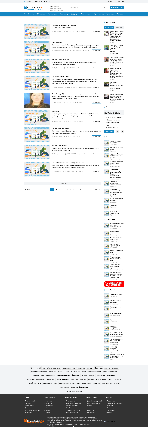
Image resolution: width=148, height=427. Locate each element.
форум (107, 125)
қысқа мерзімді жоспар (79, 387)
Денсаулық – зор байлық (60, 59)
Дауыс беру (108, 131)
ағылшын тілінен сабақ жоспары (91, 371)
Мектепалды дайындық (115, 403)
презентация (51, 379)
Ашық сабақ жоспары (68, 368)
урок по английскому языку (67, 383)
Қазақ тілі (96, 383)
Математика (57, 171)
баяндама (75, 375)
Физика (60, 371)
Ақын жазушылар (113, 408)
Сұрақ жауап (110, 14)
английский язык (75, 371)
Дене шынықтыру (72, 412)
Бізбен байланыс (54, 6)
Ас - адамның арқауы (59, 145)
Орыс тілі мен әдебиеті (94, 403)
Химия (48, 412)
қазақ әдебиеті (64, 387)
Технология (90, 410)
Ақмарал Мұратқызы (86, 87)
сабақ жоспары (63, 379)
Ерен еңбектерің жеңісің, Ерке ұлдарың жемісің (68, 163)
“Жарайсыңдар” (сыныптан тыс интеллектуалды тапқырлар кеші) (74, 94)
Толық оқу (96, 31)
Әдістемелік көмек (31, 408)
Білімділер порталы (70, 424)
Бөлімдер (74, 14)
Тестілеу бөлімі (52, 14)
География (49, 403)
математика (111, 375)
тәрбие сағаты (35, 383)
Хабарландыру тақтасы (113, 120)
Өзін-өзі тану (91, 412)
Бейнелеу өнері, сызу (73, 410)
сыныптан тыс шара (101, 379)
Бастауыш (99, 368)
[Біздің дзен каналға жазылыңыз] (114, 287)
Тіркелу (110, 1)
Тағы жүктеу (63, 183)
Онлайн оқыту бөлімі (112, 122)
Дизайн (109, 412)
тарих (110, 379)
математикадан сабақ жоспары (36, 379)
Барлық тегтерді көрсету (74, 391)
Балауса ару (56, 111)
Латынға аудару (86, 14)
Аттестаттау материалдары (33, 410)
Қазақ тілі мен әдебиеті (94, 401)
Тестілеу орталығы (111, 127)
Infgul (80, 136)
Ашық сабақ (35, 368)
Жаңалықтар (64, 14)
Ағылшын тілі (81, 368)
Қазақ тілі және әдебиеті (61, 50)
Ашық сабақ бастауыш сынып (51, 368)
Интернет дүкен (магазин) (113, 117)
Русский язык (52, 371)
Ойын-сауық (41, 14)
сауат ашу (83, 379)
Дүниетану (115, 368)
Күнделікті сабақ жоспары (39, 371)
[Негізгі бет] (34, 8)
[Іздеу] (105, 7)
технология (117, 379)
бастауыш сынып (63, 375)
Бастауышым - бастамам (60, 128)
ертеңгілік (92, 375)
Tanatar (81, 121)
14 (80, 189)
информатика (101, 375)
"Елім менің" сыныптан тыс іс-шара (64, 25)
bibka (80, 102)
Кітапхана (110, 405)
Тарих (88, 408)
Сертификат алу (99, 14)
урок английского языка (50, 383)
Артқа (28, 189)
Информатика (50, 408)
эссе (78, 383)
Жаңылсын (81, 68)
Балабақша (90, 368)
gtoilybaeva (82, 31)
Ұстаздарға (28, 412)
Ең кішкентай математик (60, 77)
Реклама (120, 14)
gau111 (87, 50)
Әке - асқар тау (57, 42)
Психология (111, 401)
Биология (107, 368)
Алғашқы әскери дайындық (75, 403)
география (84, 375)
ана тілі (66, 371)
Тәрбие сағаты (58, 31)
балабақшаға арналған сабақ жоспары (43, 375)
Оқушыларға (111, 410)
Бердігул (80, 171)
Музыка (89, 405)
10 (73, 189)
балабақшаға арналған (110, 371)
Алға (96, 189)
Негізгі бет (31, 14)
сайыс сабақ (74, 379)
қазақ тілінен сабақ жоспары (110, 383)
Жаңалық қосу (118, 7)
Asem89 (82, 154)
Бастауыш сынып (59, 87)
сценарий (91, 379)
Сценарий (28, 403)
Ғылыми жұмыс (86, 383)
